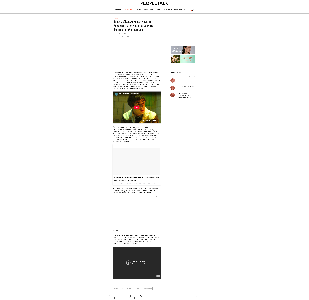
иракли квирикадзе (138, 288)
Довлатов (152, 239)
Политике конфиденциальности (176, 298)
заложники (129, 288)
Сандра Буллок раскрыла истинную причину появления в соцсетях (184, 95)
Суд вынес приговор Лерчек (185, 86)
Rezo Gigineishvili (130, 183)
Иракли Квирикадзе (120, 76)
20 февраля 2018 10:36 (119, 33)
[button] (159, 197)
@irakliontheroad (142, 86)
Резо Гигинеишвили (150, 72)
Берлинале (116, 288)
